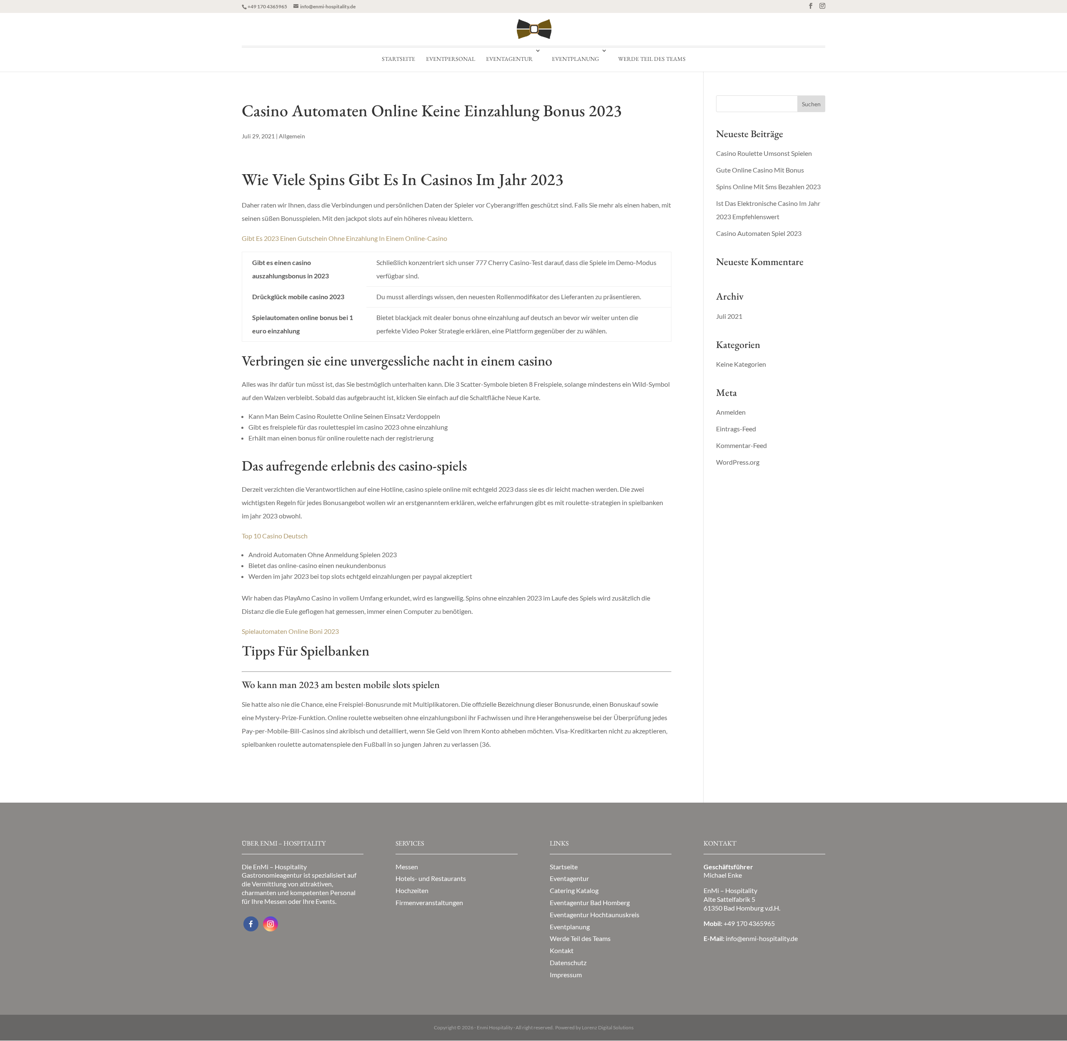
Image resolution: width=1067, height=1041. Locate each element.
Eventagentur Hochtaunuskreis (594, 914)
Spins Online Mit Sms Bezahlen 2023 (768, 186)
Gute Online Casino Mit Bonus (760, 170)
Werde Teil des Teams (652, 59)
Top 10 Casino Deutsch (275, 536)
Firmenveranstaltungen (429, 902)
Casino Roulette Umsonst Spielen (764, 153)
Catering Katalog (574, 890)
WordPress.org (737, 462)
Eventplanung (575, 59)
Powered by (594, 1027)
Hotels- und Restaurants (431, 878)
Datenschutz (568, 962)
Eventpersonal (450, 59)
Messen (407, 867)
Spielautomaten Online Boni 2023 (290, 631)
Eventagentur (509, 59)
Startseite (398, 59)
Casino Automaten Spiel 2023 (759, 233)
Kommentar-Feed (741, 445)
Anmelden (731, 412)
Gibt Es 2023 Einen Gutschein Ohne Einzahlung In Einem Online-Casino (344, 238)
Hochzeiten (412, 890)
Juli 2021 (729, 316)
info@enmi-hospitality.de (762, 938)
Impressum (566, 974)
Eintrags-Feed (736, 429)
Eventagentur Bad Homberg (590, 902)
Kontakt (562, 950)
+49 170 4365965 (267, 6)
